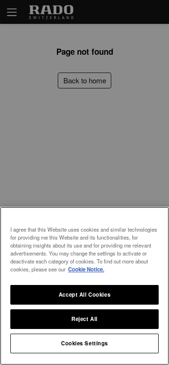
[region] (84, 286)
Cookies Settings (84, 343)
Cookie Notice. (86, 269)
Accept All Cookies (84, 294)
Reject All (84, 318)
